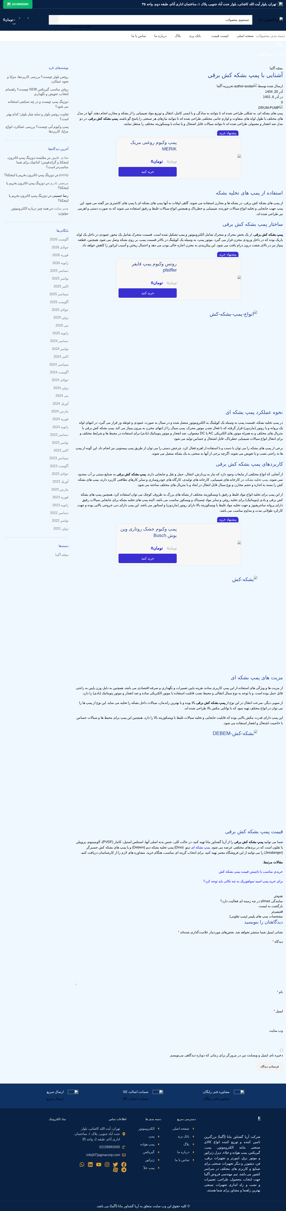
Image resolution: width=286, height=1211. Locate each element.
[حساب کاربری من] (37, 20)
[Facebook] (123, 1164)
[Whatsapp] (82, 1164)
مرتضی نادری (59, 183)
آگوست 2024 (59, 372)
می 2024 (61, 395)
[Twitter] (115, 1164)
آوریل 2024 (60, 403)
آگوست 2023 (59, 466)
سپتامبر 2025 (58, 294)
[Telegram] (123, 1169)
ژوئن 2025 (60, 317)
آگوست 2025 (59, 302)
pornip (63, 175)
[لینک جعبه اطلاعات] (223, 1096)
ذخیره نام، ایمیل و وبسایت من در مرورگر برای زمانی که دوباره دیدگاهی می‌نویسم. (226, 1055)
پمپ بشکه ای (200, 847)
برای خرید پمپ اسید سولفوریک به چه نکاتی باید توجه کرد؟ (243, 881)
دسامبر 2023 (59, 434)
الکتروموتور (196, 234)
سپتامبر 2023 (58, 458)
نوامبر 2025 (60, 278)
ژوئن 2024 (60, 388)
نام (280, 992)
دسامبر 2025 (59, 270)
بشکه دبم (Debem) (145, 847)
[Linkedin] (90, 1164)
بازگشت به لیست (271, 906)
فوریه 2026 (60, 255)
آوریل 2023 (60, 481)
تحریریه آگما (225, 86)
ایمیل (278, 1011)
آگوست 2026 (59, 239)
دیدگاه (277, 941)
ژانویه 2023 (60, 505)
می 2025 (61, 325)
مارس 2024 (59, 411)
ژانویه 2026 (60, 263)
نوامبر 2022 (60, 520)
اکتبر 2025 (61, 286)
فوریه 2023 (60, 497)
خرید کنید (147, 171)
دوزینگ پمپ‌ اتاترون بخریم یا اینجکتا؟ (29, 175)
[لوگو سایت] (271, 19)
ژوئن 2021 (60, 528)
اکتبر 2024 (61, 356)
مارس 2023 (59, 489)
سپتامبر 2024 (58, 364)
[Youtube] (98, 1164)
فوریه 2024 (60, 419)
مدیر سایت (60, 208)
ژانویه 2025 (60, 333)
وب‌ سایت (276, 1030)
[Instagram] (107, 1164)
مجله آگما (266, 54)
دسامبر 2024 (59, 341)
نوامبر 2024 (60, 349)
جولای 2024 (60, 380)
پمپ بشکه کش (107, 118)
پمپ (280, 113)
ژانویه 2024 (60, 427)
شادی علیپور (59, 157)
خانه (280, 54)
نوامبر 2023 (60, 442)
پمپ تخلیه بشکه (257, 479)
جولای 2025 (60, 310)
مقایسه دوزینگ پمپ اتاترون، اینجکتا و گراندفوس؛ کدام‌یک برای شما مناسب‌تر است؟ (37, 162)
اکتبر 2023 (61, 450)
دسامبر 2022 (59, 513)
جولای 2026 (60, 247)
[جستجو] (53, 20)
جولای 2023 (60, 474)
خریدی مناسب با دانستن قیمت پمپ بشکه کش (251, 871)
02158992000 (20, 4)
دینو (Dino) (182, 847)
